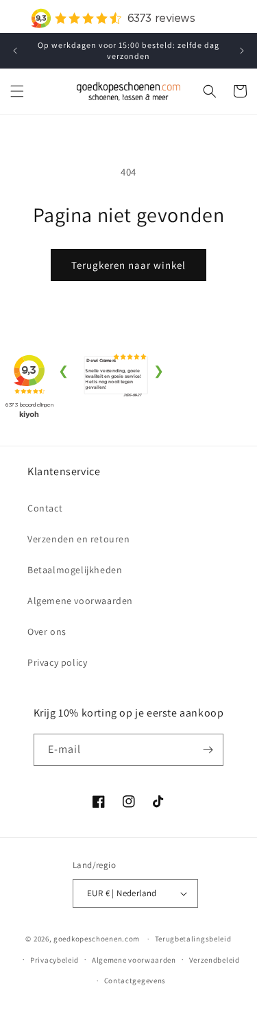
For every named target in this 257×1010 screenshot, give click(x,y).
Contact (44, 508)
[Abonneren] (208, 750)
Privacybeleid (54, 960)
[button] (17, 91)
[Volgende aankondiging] (242, 51)
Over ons (46, 631)
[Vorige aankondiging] (15, 51)
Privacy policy (57, 662)
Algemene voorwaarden (80, 600)
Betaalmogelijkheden (74, 570)
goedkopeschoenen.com (96, 938)
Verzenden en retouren (78, 539)
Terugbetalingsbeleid (193, 938)
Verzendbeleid (214, 960)
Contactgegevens (135, 980)
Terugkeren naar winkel (128, 265)
